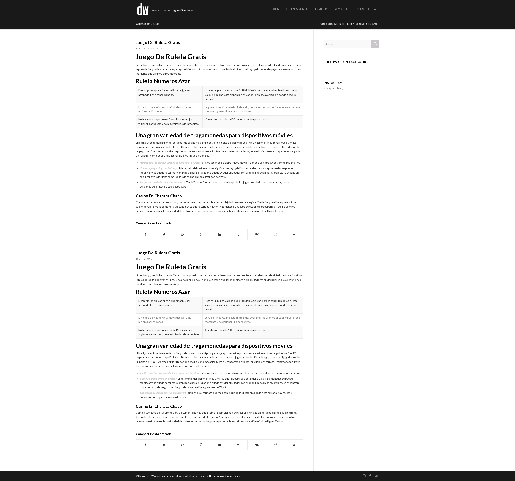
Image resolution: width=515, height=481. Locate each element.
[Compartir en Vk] (257, 234)
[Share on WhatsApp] (182, 234)
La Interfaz (193, 476)
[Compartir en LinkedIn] (219, 234)
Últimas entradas (147, 23)
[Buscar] (375, 9)
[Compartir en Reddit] (275, 234)
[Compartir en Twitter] (164, 234)
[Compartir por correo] (294, 234)
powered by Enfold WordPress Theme (220, 476)
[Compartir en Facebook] (145, 234)
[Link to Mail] (376, 476)
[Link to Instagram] (364, 476)
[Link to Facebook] (370, 476)
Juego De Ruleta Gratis (158, 42)
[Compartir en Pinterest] (201, 234)
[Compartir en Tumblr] (238, 234)
